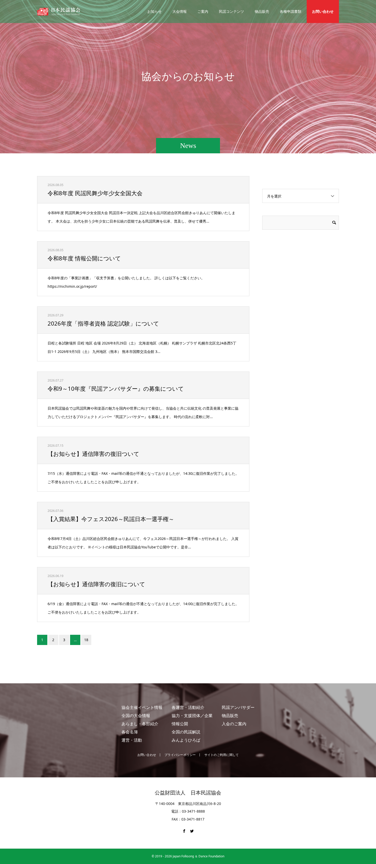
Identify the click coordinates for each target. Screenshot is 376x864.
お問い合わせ (323, 11)
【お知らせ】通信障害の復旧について (96, 584)
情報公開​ (180, 724)
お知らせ (154, 11)
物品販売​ (230, 715)
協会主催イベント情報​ (141, 707)
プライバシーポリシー (180, 755)
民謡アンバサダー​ (238, 707)
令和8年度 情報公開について (84, 258)
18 (86, 639)
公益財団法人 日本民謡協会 (188, 793)
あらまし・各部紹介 (139, 724)
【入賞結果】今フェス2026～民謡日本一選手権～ (111, 519)
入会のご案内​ (234, 724)
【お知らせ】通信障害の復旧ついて (93, 453)
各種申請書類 (290, 11)
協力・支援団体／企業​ (192, 715)
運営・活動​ (131, 740)
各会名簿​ (129, 732)
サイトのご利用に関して (221, 755)
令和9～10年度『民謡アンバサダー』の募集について (116, 388)
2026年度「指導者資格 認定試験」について (103, 323)
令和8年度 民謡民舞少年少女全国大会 (95, 193)
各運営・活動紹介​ (188, 707)
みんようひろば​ (186, 740)
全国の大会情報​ (135, 715)
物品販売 (262, 11)
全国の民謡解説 (186, 732)
